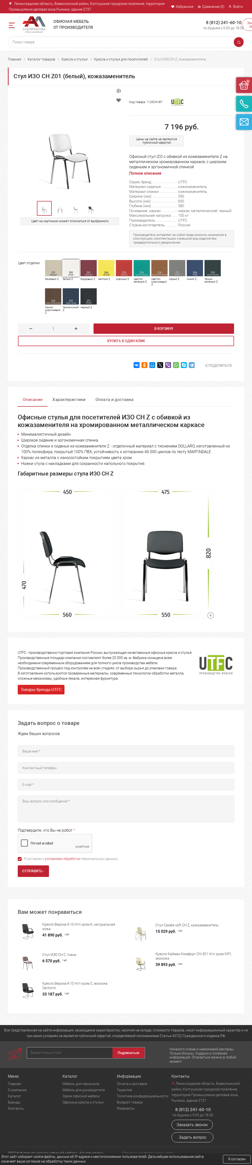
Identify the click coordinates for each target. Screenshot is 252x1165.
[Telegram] (192, 365)
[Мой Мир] (152, 365)
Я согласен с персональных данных (71, 859)
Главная (14, 59)
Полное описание (145, 173)
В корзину (163, 329)
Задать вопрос (192, 1137)
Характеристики (68, 399)
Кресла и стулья (75, 59)
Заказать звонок (192, 1124)
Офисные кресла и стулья (83, 1102)
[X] (160, 365)
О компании (17, 1090)
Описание (33, 399)
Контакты (16, 1108)
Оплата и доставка (114, 399)
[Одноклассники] (144, 365)
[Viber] (168, 365)
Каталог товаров (41, 59)
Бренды (14, 1102)
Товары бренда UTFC (41, 689)
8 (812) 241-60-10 (223, 22)
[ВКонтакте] (137, 365)
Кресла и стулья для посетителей (121, 59)
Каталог (14, 1096)
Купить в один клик (126, 341)
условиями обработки (62, 859)
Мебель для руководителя (84, 1090)
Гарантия (124, 1090)
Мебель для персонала (81, 1084)
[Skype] (184, 365)
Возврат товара (130, 1102)
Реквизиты (126, 1108)
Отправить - (33, 871)
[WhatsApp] (176, 365)
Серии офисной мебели (81, 1096)
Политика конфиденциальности (142, 1096)
